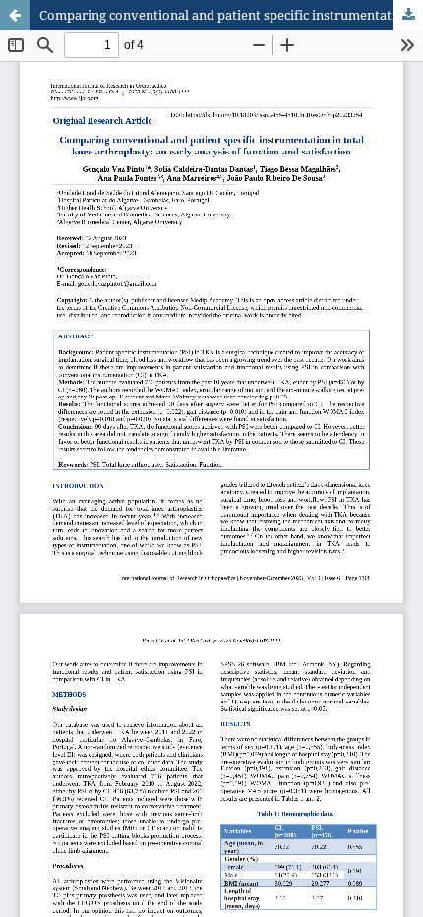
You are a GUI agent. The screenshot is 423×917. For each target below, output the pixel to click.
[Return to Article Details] (15, 15)
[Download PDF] (408, 15)
